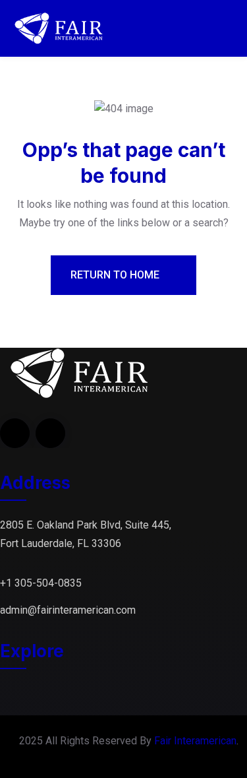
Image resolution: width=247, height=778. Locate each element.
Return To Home (116, 275)
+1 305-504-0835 (41, 583)
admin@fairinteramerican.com (68, 610)
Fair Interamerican (195, 740)
